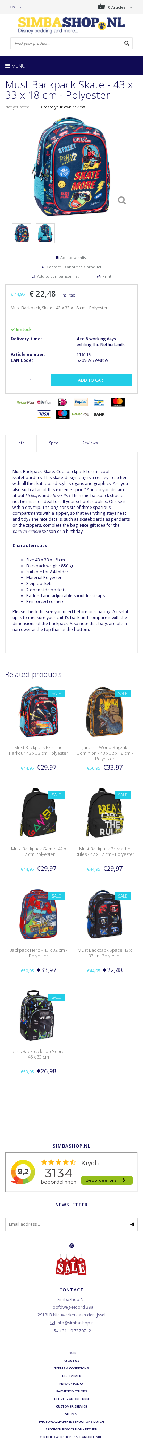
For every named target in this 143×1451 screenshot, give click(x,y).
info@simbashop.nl (76, 1323)
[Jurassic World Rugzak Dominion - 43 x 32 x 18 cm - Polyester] (104, 711)
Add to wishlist (73, 257)
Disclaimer (71, 1375)
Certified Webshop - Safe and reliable (71, 1437)
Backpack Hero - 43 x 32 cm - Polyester (38, 953)
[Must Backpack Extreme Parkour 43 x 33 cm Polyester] (38, 711)
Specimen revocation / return (71, 1429)
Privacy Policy (71, 1383)
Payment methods (71, 1391)
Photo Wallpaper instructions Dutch (71, 1421)
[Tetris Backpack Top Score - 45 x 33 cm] (38, 1015)
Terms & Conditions (71, 1368)
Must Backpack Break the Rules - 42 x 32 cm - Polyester (104, 851)
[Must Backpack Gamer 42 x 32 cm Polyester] (38, 813)
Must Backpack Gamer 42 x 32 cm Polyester (38, 851)
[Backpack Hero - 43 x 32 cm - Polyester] (38, 914)
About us (71, 1360)
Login (72, 1353)
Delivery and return (71, 1398)
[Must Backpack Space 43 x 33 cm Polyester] (104, 914)
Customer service (71, 1406)
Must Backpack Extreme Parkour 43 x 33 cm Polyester (38, 750)
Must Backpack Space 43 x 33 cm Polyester (105, 953)
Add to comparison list (58, 276)
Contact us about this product (74, 266)
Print (106, 276)
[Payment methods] (25, 402)
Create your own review (63, 107)
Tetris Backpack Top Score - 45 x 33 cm (38, 1054)
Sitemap (71, 1414)
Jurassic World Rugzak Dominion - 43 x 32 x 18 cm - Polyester (105, 753)
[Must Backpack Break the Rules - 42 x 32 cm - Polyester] (104, 813)
